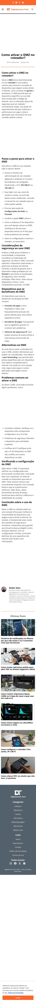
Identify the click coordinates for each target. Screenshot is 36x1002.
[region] (18, 991)
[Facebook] (16, 2)
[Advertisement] (18, 32)
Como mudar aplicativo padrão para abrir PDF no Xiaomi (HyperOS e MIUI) (18, 668)
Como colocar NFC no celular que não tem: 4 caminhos (18, 777)
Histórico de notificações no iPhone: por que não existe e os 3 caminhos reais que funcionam (17, 640)
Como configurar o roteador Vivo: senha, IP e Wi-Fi (16, 750)
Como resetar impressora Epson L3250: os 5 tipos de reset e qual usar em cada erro (17, 696)
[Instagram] (13, 2)
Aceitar (18, 998)
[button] (2, 9)
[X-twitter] (19, 2)
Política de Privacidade (15, 993)
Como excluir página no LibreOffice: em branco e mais (17, 724)
